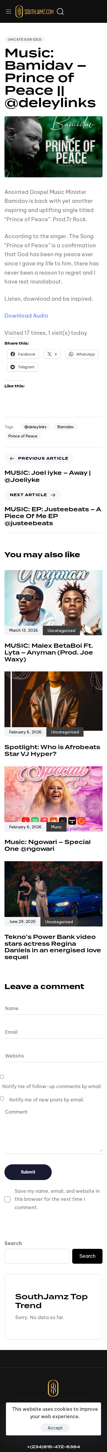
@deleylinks (35, 426)
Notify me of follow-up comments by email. (52, 1086)
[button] (10, 11)
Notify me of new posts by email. (46, 1100)
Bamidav (65, 426)
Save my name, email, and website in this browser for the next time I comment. (57, 1199)
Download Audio (26, 315)
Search (13, 1243)
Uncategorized (25, 39)
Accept (55, 1428)
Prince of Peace (22, 436)
